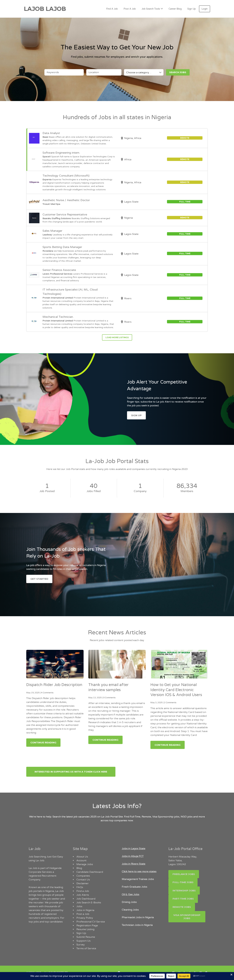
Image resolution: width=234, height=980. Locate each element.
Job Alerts (82, 895)
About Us (82, 856)
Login (205, 8)
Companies (83, 875)
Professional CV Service (90, 921)
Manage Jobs (84, 864)
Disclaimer (82, 883)
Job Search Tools (151, 8)
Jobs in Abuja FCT (133, 856)
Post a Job (82, 914)
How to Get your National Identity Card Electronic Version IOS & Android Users (176, 689)
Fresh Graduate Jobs (134, 886)
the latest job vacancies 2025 (79, 816)
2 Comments (170, 702)
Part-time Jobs (183, 898)
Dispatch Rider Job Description (54, 684)
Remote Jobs (182, 906)
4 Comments (47, 692)
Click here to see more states (139, 871)
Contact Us (83, 879)
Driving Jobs (129, 902)
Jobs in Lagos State (133, 848)
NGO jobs (187, 816)
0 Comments (109, 697)
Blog (79, 868)
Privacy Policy (84, 917)
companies (120, 820)
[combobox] (143, 72)
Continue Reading (43, 742)
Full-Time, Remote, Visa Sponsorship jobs (154, 816)
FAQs (79, 887)
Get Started (39, 578)
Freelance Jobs (184, 874)
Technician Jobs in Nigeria (137, 925)
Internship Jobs (184, 890)
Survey (80, 944)
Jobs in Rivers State (133, 863)
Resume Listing (85, 929)
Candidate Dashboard (89, 872)
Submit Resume (85, 937)
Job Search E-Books (88, 902)
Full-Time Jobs (183, 882)
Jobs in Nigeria (85, 910)
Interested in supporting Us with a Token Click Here (71, 771)
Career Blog (175, 8)
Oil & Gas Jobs (130, 894)
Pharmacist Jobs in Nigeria (138, 917)
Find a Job (82, 891)
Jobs (79, 906)
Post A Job (130, 8)
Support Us (83, 940)
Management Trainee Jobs (138, 879)
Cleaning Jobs (130, 909)
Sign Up (191, 8)
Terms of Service (86, 948)
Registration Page (87, 925)
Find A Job (112, 8)
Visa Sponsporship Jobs (186, 917)
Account (81, 860)
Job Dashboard (85, 898)
